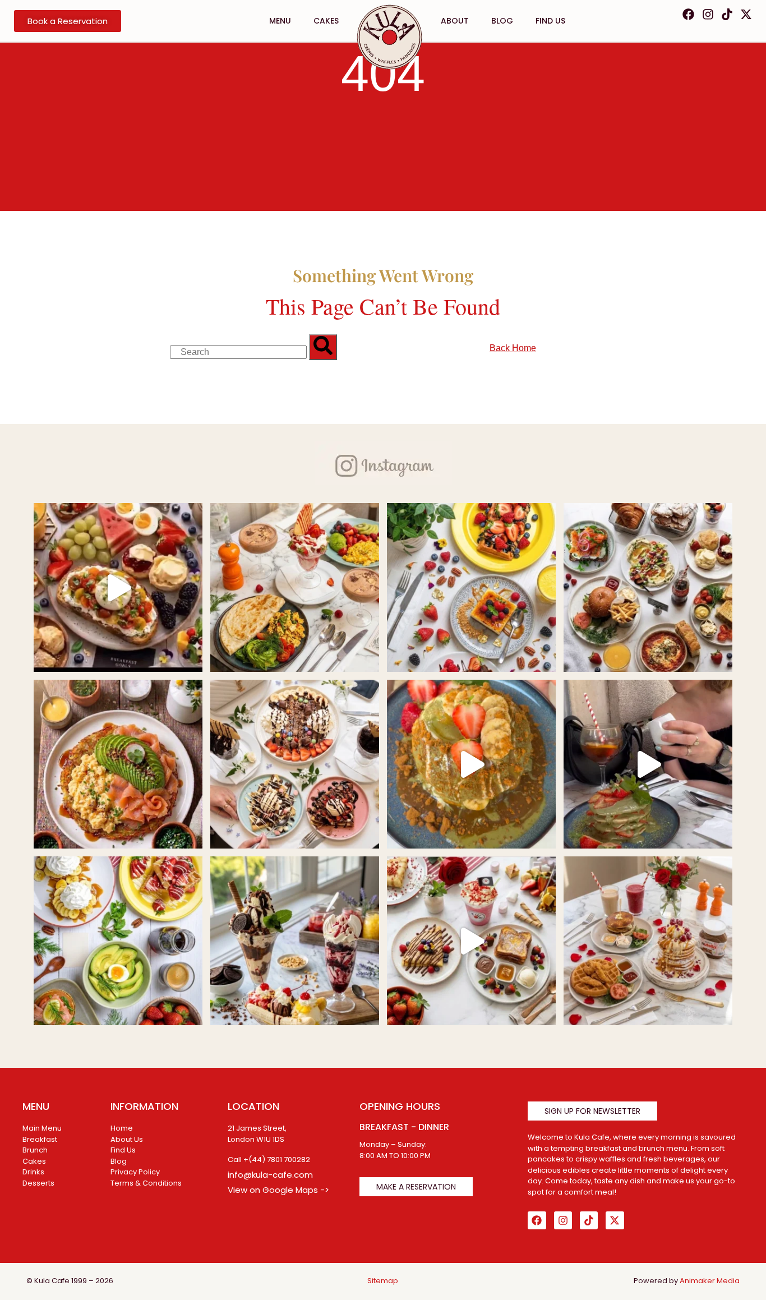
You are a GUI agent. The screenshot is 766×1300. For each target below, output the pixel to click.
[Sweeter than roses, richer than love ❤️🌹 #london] (471, 940)
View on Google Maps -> (278, 1190)
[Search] (323, 347)
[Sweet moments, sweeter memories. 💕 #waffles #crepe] (471, 587)
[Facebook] (688, 14)
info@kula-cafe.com (270, 1175)
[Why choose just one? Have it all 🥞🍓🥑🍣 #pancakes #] (118, 940)
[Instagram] (707, 14)
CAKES (326, 20)
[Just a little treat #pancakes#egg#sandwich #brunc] (648, 587)
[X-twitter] (746, 14)
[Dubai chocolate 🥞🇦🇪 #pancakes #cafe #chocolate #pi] (648, 764)
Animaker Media (710, 1280)
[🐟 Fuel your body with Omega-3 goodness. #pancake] (118, 764)
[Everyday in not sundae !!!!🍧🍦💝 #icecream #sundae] (294, 940)
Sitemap (382, 1280)
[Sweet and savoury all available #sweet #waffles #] (648, 940)
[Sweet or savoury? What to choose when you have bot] (118, 587)
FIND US (550, 20)
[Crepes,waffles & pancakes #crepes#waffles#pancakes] (294, 764)
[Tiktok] (727, 14)
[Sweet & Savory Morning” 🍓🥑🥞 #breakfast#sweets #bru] (294, 587)
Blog (502, 20)
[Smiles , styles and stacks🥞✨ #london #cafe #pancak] (471, 764)
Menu (280, 20)
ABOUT (455, 20)
